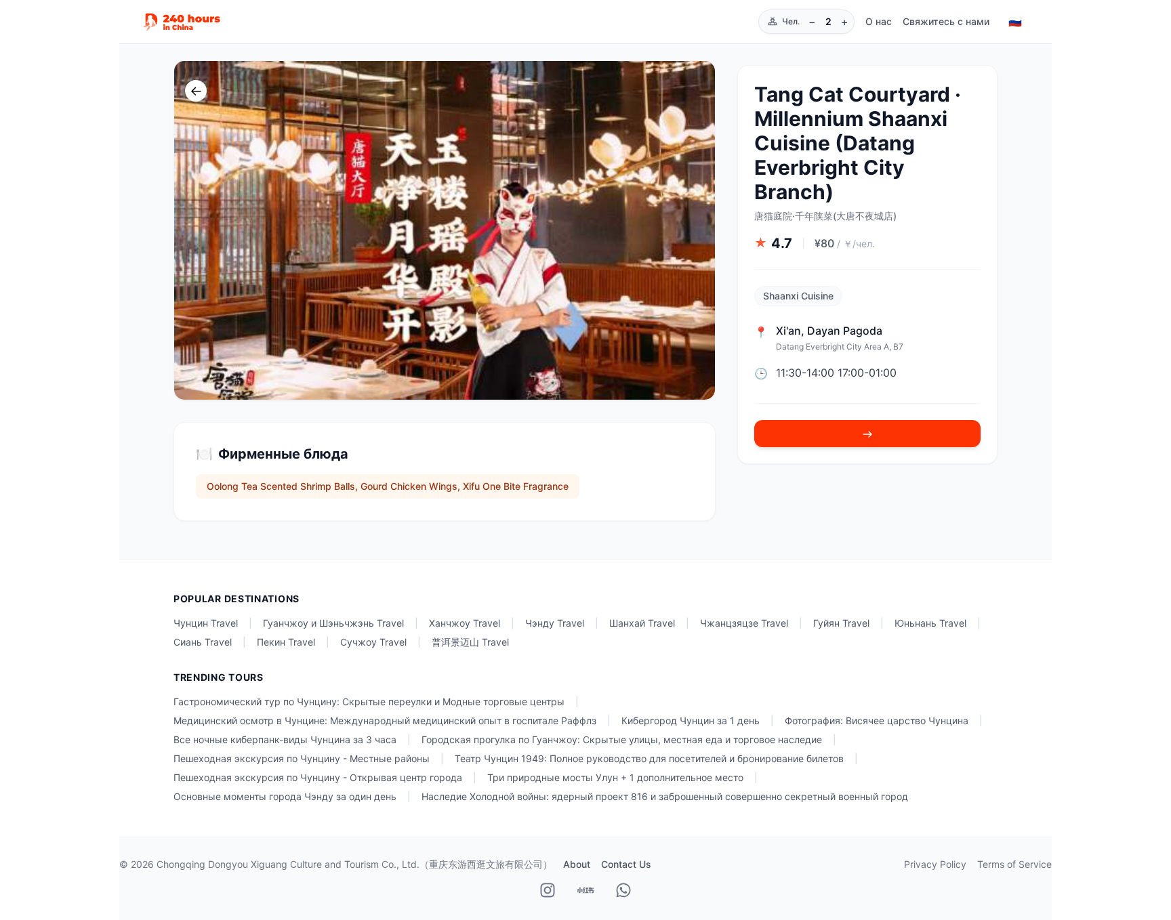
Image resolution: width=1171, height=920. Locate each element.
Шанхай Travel (642, 623)
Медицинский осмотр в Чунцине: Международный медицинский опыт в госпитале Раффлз (384, 720)
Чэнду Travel (554, 623)
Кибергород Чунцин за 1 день (690, 720)
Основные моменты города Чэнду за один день (284, 796)
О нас (878, 21)
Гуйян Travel (841, 623)
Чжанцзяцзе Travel (744, 623)
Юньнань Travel (930, 623)
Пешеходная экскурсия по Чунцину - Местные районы (301, 758)
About (576, 864)
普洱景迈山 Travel (470, 642)
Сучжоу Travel (373, 642)
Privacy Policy (935, 864)
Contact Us (626, 864)
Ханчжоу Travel (464, 623)
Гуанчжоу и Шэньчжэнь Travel (333, 623)
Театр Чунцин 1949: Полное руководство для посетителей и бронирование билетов (649, 758)
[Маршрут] (867, 434)
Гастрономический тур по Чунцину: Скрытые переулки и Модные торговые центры (368, 701)
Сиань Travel (202, 642)
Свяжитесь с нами (946, 21)
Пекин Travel (286, 642)
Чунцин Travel (205, 623)
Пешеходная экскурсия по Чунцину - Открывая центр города (317, 777)
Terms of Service (1014, 864)
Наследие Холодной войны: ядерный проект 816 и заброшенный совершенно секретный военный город (665, 796)
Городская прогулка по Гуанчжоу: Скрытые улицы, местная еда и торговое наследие (622, 739)
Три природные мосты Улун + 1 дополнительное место (615, 777)
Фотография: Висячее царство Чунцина (876, 720)
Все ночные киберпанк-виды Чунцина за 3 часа (284, 739)
